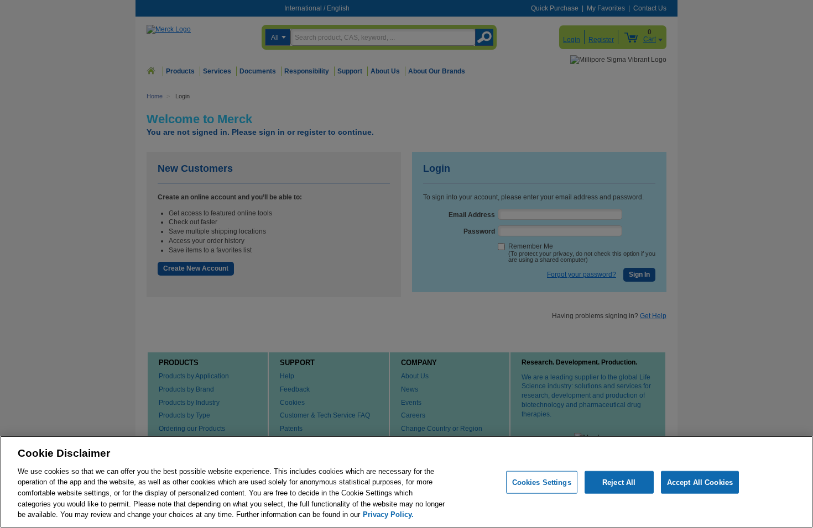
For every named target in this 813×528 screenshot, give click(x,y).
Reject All (618, 482)
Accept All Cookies (700, 482)
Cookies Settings (541, 482)
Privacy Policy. (388, 514)
